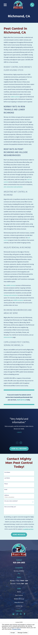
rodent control (15, 97)
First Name (7, 472)
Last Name (7, 478)
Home (19, 592)
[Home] (18, 5)
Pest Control (19, 595)
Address (6, 495)
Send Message (19, 534)
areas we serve (8, 337)
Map (19, 573)
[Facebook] (25, 614)
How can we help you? (10, 506)
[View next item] (21, 443)
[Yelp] (21, 614)
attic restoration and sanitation (13, 187)
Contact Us (19, 606)
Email (5, 489)
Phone (6, 484)
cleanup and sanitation (10, 295)
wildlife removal (11, 285)
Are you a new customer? (11, 501)
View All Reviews (19, 449)
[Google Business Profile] (13, 614)
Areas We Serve (19, 602)
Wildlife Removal (19, 599)
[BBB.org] (17, 614)
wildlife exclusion (18, 300)
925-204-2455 (19, 562)
